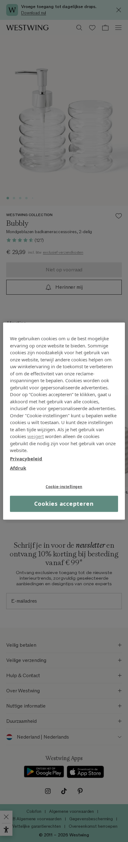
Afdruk (18, 468)
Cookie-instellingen (64, 486)
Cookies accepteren (64, 503)
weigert (35, 436)
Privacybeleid (26, 458)
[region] (64, 421)
